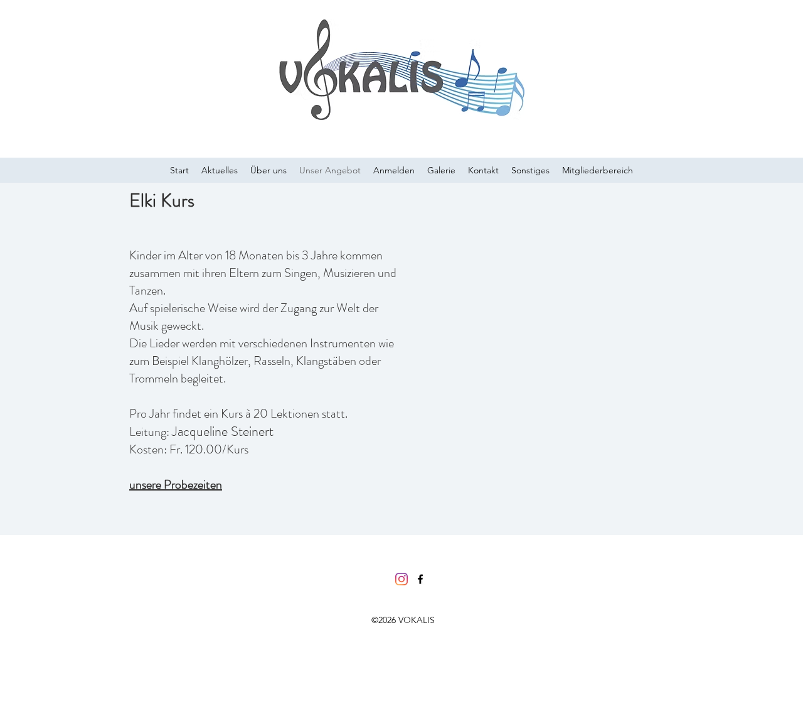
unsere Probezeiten (175, 484)
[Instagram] (401, 579)
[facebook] (420, 579)
